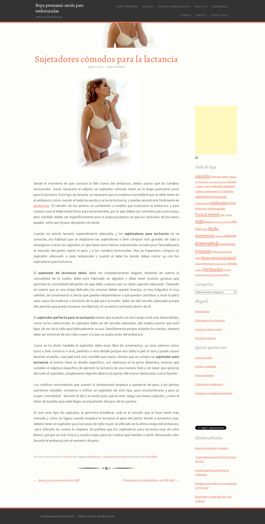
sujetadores (94, 456)
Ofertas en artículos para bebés (213, 393)
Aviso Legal (219, 15)
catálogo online (202, 186)
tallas (198, 263)
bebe (219, 176)
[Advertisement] (219, 130)
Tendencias (220, 6)
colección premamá (223, 186)
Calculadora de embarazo (210, 320)
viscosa (218, 275)
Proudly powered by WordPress (57, 516)
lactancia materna (205, 338)
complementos (212, 191)
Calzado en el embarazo (209, 384)
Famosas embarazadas (174, 6)
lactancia (209, 222)
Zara (226, 275)
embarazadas (202, 203)
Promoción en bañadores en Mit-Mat (151, 480)
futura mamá (207, 214)
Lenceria (67, 456)
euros (232, 203)
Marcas (201, 15)
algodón (203, 176)
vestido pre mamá (204, 274)
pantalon (218, 236)
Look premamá (223, 221)
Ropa (205, 257)
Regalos (201, 6)
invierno (228, 215)
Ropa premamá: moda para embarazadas (59, 8)
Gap (222, 215)
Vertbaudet (213, 269)
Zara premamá (203, 357)
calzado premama (218, 182)
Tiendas (185, 15)
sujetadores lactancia (114, 456)
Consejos (228, 191)
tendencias (207, 263)
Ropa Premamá (116, 67)
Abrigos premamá (205, 366)
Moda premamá (127, 6)
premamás (227, 244)
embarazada (217, 197)
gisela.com (41, 205)
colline (199, 191)
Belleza (147, 6)
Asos (213, 176)
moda (205, 229)
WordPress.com (105, 516)
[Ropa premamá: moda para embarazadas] (132, 42)
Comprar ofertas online (208, 329)
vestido (227, 269)
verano (198, 269)
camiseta (231, 182)
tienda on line (220, 264)
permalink (151, 456)
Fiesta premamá (204, 375)
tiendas (232, 263)
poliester (229, 236)
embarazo (218, 202)
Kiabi (199, 221)
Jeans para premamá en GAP (57, 480)
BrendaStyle (202, 311)
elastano (202, 196)
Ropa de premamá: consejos (211, 448)
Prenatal (202, 251)
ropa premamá (223, 257)
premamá (206, 243)
